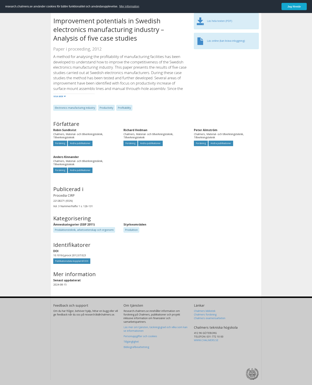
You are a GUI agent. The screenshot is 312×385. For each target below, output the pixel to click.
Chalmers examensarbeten (209, 318)
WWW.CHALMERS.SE (206, 340)
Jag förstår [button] (294, 6)
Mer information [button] (129, 6)
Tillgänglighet (131, 341)
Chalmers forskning (205, 314)
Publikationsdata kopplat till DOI (71, 261)
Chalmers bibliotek (204, 311)
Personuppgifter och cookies (140, 336)
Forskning (60, 143)
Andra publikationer (80, 143)
